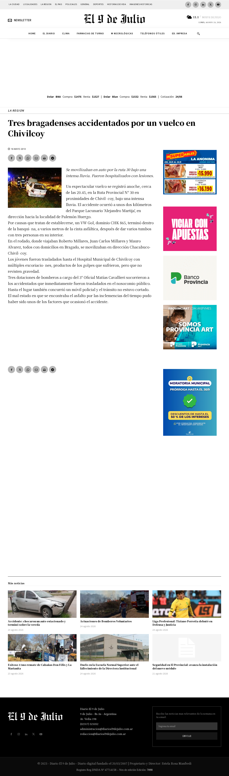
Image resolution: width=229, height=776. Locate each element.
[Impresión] (44, 158)
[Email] (36, 158)
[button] (198, 33)
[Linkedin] (203, 5)
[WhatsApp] (27, 158)
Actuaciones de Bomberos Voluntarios (106, 621)
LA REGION (16, 110)
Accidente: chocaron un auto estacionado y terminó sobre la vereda (37, 623)
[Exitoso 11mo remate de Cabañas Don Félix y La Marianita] (42, 648)
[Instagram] (196, 5)
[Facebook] (188, 5)
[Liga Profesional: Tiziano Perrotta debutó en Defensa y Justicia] (186, 604)
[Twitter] (211, 5)
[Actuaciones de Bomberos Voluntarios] (114, 604)
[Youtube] (218, 5)
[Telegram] (52, 158)
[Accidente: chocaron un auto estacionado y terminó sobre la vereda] (42, 604)
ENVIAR (186, 735)
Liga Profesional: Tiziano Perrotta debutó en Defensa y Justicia (182, 623)
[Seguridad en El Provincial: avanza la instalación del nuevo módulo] (186, 648)
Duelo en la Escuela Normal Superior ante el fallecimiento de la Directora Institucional (109, 666)
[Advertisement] (114, 65)
